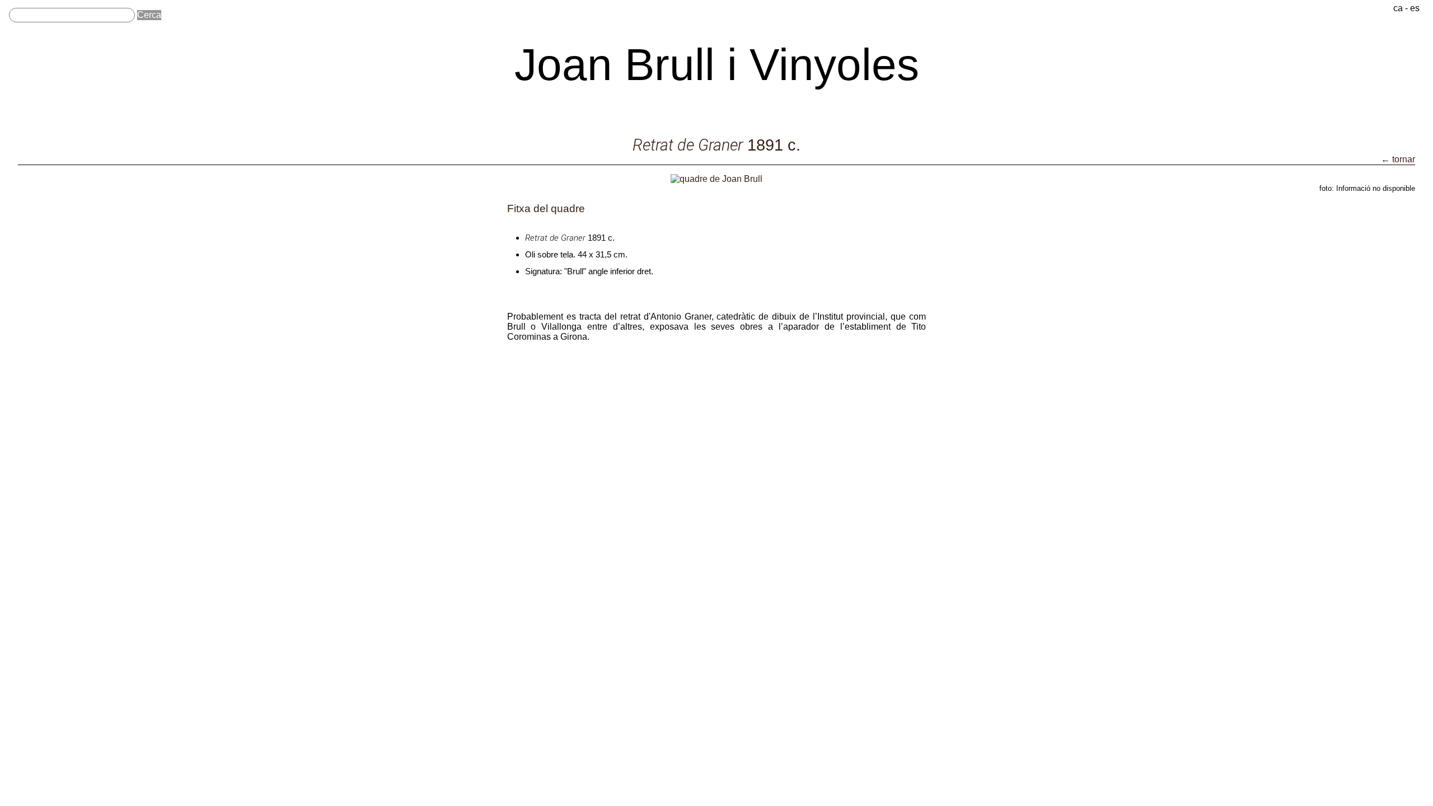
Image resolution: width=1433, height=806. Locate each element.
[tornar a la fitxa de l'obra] (716, 179)
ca (1398, 8)
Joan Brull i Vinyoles (716, 65)
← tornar (1398, 159)
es (1415, 8)
